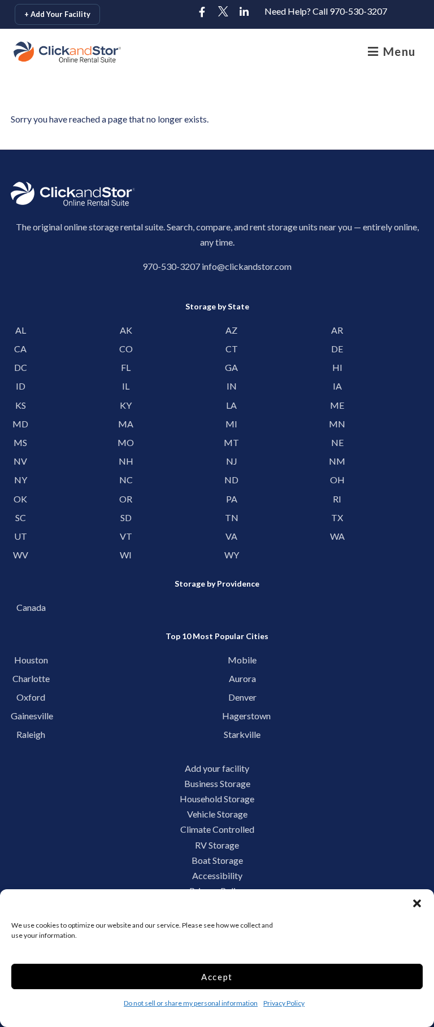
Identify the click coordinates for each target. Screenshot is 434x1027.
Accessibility (217, 875)
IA (337, 386)
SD (126, 517)
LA (231, 405)
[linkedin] (244, 12)
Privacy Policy (284, 1003)
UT (20, 536)
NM (337, 461)
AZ (231, 330)
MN (337, 423)
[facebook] (202, 12)
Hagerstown (242, 715)
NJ (231, 461)
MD (20, 423)
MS (20, 442)
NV (20, 461)
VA (231, 536)
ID (20, 386)
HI (337, 367)
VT (126, 536)
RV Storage (217, 845)
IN (232, 386)
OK (20, 498)
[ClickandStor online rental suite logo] (67, 52)
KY (126, 405)
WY (231, 554)
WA (337, 536)
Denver (242, 697)
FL (126, 367)
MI (231, 423)
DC (20, 367)
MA (125, 423)
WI (126, 554)
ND (231, 479)
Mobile (242, 659)
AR (337, 330)
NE (337, 442)
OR (125, 498)
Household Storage (217, 798)
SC (20, 517)
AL (20, 330)
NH (126, 461)
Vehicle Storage (217, 814)
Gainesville (31, 715)
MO (126, 442)
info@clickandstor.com (247, 266)
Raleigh (30, 734)
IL (125, 386)
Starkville (242, 734)
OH (337, 479)
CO (126, 348)
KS (20, 405)
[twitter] (223, 12)
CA (20, 348)
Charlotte (31, 678)
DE (337, 348)
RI (337, 498)
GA (231, 367)
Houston (31, 659)
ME (337, 405)
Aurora (242, 678)
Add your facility (217, 768)
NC (126, 479)
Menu (397, 51)
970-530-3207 (171, 266)
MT (231, 442)
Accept (217, 977)
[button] (417, 903)
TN (231, 517)
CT (231, 348)
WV (20, 554)
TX (337, 517)
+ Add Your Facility (57, 14)
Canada (31, 607)
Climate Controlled (217, 829)
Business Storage (217, 783)
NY (20, 479)
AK (126, 330)
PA (231, 498)
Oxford (30, 697)
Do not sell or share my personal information (191, 1003)
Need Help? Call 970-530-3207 (325, 11)
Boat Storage (217, 860)
